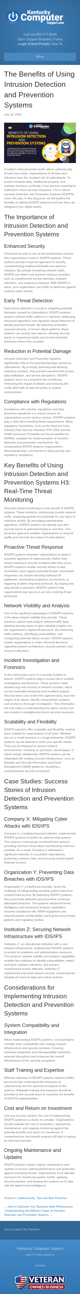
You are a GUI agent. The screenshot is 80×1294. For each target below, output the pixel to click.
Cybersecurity (26, 1198)
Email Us (49, 1254)
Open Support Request (34, 39)
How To (56, 44)
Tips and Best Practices (51, 1198)
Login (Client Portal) (33, 44)
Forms (58, 39)
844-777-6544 (46, 34)
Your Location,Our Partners (22, 1229)
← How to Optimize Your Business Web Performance (38, 1206)
